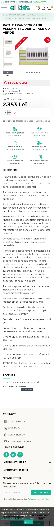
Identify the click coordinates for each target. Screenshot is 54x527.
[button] (17, 55)
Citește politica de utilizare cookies (17, 518)
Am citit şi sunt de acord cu (27, 499)
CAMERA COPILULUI (17, 15)
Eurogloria (15, 88)
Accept (28, 522)
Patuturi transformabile (39, 15)
